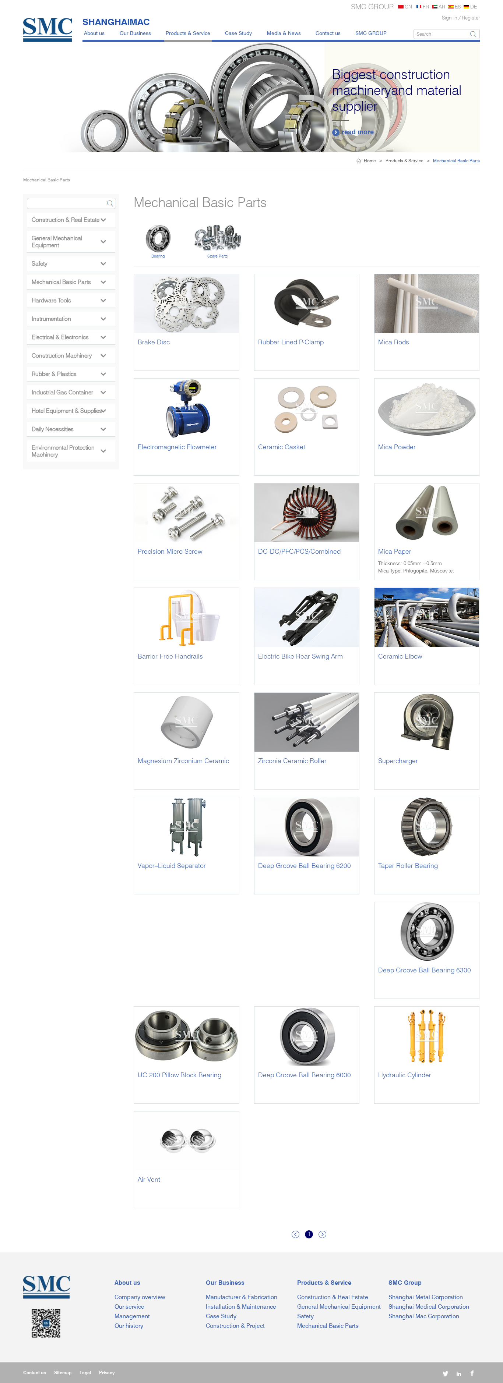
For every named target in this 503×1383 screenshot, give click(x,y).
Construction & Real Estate (69, 219)
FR (426, 6)
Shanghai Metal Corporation (425, 1297)
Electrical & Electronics (69, 337)
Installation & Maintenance (241, 1306)
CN (408, 6)
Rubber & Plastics (69, 373)
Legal (85, 1372)
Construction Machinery (69, 355)
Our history (129, 1325)
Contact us (328, 33)
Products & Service (188, 33)
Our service (129, 1306)
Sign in (449, 17)
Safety (69, 263)
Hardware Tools (69, 300)
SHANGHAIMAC (116, 21)
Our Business (135, 33)
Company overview (140, 1297)
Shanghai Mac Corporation (423, 1316)
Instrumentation (69, 318)
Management (132, 1316)
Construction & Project (235, 1325)
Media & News (284, 33)
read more (354, 132)
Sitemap (62, 1372)
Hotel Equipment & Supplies (69, 410)
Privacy (107, 1372)
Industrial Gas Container (69, 392)
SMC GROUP (371, 33)
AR (442, 6)
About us (94, 33)
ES (458, 6)
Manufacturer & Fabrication (241, 1297)
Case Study (238, 33)
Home (370, 160)
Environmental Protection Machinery (69, 451)
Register (471, 17)
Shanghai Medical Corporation (428, 1306)
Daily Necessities (69, 429)
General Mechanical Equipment (69, 242)
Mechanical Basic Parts (69, 282)
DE (473, 6)
